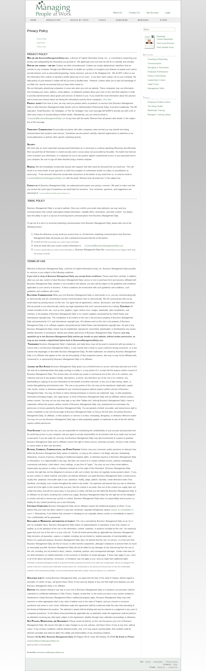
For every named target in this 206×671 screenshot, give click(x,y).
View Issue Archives (165, 43)
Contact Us (134, 12)
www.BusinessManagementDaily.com (50, 652)
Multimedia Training (156, 110)
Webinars (143, 20)
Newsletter (53, 20)
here (104, 570)
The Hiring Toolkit (155, 106)
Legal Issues (153, 84)
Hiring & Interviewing (157, 76)
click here (107, 99)
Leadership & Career (156, 80)
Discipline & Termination (158, 67)
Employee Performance (158, 72)
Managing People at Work (49, 9)
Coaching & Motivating (157, 59)
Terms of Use (41, 47)
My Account (152, 12)
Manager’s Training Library (159, 114)
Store (163, 20)
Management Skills (156, 88)
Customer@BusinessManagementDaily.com (46, 118)
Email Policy (41, 43)
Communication (154, 63)
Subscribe (122, 20)
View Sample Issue (165, 47)
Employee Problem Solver (159, 102)
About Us (117, 12)
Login (167, 12)
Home (33, 20)
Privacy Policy (41, 39)
